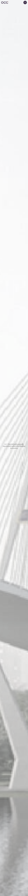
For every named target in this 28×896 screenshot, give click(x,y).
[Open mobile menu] (25, 2)
